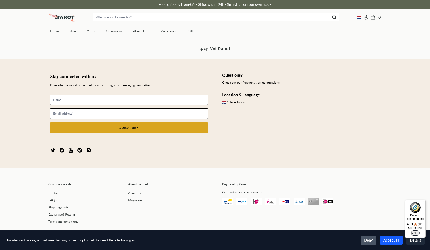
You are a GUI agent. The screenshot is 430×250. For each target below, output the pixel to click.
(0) (379, 17)
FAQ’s (52, 200)
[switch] (415, 233)
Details (415, 240)
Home (54, 31)
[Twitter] (53, 150)
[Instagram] (88, 150)
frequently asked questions (261, 82)
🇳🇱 (359, 17)
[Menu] (423, 202)
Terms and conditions (63, 221)
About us (134, 193)
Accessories (114, 31)
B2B (190, 31)
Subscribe (128, 127)
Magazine (135, 200)
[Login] (365, 17)
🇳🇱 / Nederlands (233, 102)
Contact (54, 193)
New (72, 31)
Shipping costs (58, 207)
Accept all (391, 240)
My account (168, 31)
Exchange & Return (61, 214)
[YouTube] (70, 150)
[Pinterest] (79, 150)
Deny (368, 240)
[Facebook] (61, 150)
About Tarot (141, 31)
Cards (91, 31)
